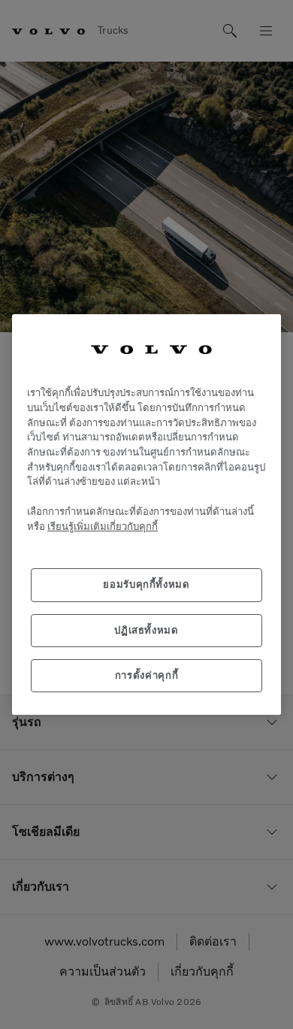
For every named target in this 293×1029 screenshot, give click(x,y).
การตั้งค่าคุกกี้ (147, 675)
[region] (146, 515)
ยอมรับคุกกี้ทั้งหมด (146, 584)
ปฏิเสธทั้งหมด (146, 630)
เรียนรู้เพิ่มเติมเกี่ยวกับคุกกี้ (102, 526)
